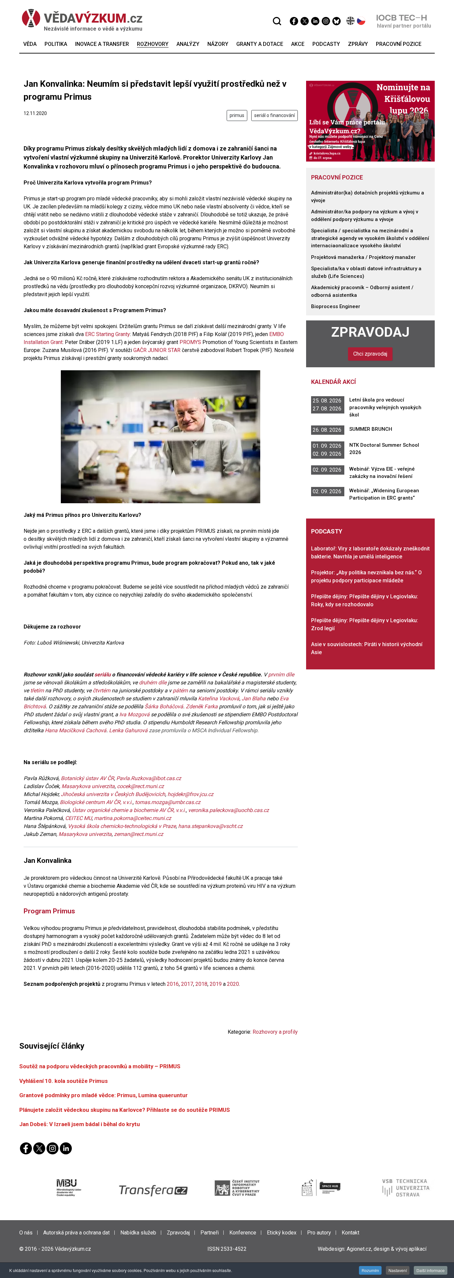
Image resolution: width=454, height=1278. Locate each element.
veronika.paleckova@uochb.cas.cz (228, 810)
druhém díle (153, 682)
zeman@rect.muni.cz (138, 834)
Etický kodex (281, 1232)
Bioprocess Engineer (335, 306)
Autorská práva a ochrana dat (76, 1232)
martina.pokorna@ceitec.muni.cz (132, 818)
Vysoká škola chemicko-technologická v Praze (122, 826)
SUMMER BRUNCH (370, 429)
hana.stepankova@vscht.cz (210, 826)
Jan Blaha (254, 698)
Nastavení (398, 1270)
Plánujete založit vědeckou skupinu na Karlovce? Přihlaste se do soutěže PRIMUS (124, 1109)
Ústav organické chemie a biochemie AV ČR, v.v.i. (129, 810)
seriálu (102, 674)
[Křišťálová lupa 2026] (370, 121)
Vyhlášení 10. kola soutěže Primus (63, 1081)
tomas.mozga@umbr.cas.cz (167, 802)
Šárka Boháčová (164, 706)
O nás (26, 1232)
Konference (242, 1232)
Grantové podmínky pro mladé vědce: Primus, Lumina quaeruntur (103, 1095)
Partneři (209, 1232)
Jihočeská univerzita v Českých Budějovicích (113, 794)
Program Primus (49, 911)
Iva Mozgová (134, 714)
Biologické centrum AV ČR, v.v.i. (96, 802)
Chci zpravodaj (370, 354)
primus (237, 115)
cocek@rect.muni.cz (140, 786)
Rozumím (370, 1270)
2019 (216, 984)
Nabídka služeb (138, 1232)
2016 (173, 984)
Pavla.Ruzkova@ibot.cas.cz (148, 778)
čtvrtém (101, 690)
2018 (201, 984)
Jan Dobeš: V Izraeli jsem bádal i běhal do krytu (79, 1124)
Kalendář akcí (333, 381)
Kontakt (350, 1232)
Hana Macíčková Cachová (75, 730)
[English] (350, 21)
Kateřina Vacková (218, 698)
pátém (180, 690)
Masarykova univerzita (88, 786)
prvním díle (281, 674)
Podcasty (326, 531)
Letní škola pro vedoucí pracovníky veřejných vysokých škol (385, 407)
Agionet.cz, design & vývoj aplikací (386, 1249)
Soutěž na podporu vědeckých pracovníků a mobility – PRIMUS (99, 1066)
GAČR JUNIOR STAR (156, 350)
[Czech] (361, 21)
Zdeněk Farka (202, 706)
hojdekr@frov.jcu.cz (190, 794)
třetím (37, 690)
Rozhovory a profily (275, 1032)
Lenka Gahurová (128, 730)
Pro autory (319, 1232)
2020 (233, 984)
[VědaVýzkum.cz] (79, 18)
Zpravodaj (370, 332)
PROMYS (190, 342)
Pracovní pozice (337, 177)
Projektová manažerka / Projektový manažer (363, 257)
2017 (187, 984)
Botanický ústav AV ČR (87, 778)
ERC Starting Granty (107, 334)
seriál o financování (274, 115)
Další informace (430, 1270)
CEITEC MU (78, 818)
